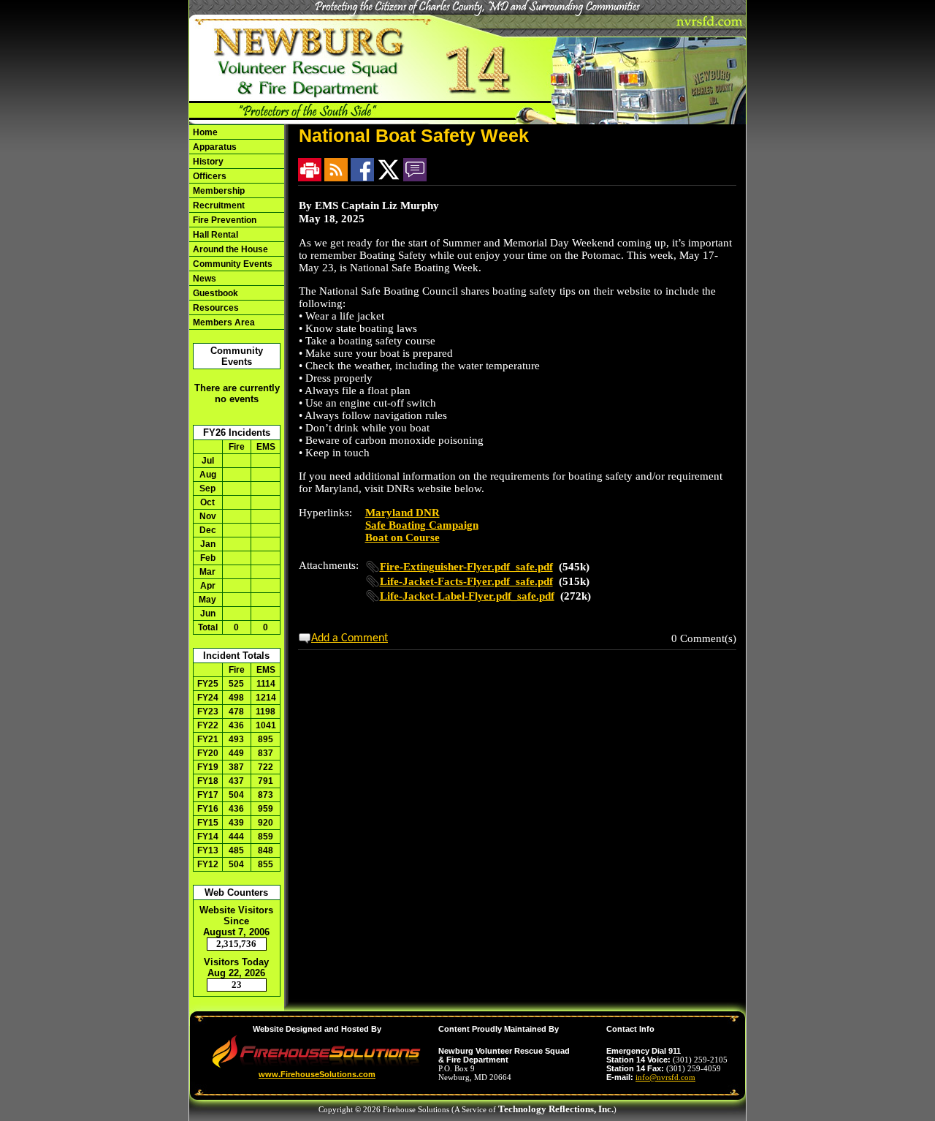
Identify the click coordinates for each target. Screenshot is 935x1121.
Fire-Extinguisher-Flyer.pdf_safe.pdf (466, 567)
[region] (236, 227)
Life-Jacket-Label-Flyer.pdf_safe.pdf (467, 596)
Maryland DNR (402, 512)
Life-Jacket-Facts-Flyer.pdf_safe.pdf (466, 581)
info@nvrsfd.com (665, 1077)
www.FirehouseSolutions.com (317, 1074)
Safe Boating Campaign (421, 525)
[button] (237, 263)
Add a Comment (349, 638)
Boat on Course (402, 537)
